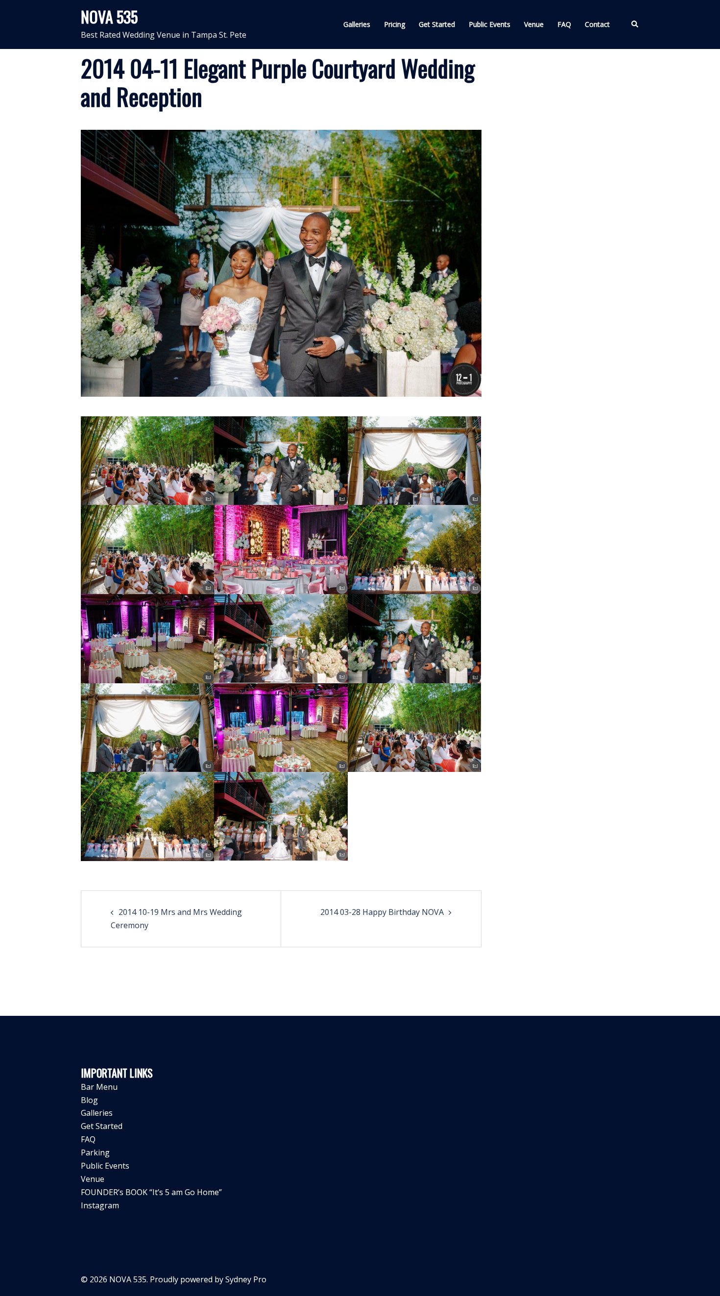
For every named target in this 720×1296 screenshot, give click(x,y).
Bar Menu (99, 1086)
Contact (597, 24)
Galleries (356, 24)
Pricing (394, 24)
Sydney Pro (245, 1279)
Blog (89, 1100)
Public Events (489, 24)
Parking (95, 1152)
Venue (534, 24)
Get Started (437, 24)
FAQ (564, 24)
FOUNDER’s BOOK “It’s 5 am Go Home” (151, 1192)
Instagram (100, 1205)
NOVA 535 (109, 16)
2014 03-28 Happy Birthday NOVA (382, 912)
